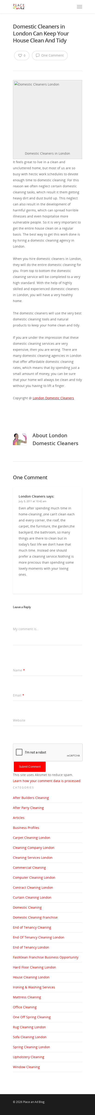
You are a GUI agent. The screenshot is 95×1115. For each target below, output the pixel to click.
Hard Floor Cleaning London (34, 967)
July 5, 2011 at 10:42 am (32, 501)
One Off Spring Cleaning (32, 1017)
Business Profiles (26, 827)
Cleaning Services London (33, 857)
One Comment (52, 55)
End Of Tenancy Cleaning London (38, 937)
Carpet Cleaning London (31, 837)
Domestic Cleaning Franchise (35, 917)
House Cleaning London (31, 977)
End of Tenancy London (31, 947)
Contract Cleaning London (33, 887)
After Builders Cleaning (31, 798)
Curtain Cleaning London (32, 897)
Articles (18, 817)
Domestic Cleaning (27, 907)
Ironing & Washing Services (34, 987)
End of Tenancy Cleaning (32, 927)
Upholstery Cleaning (28, 1057)
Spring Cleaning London (31, 1047)
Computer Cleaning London (34, 877)
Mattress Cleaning (27, 997)
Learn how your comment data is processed (46, 781)
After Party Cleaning (28, 807)
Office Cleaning (25, 1007)
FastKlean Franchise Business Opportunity (45, 957)
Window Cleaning (26, 1067)
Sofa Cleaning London (30, 1037)
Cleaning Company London (33, 847)
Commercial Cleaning (29, 867)
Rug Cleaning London (29, 1027)
